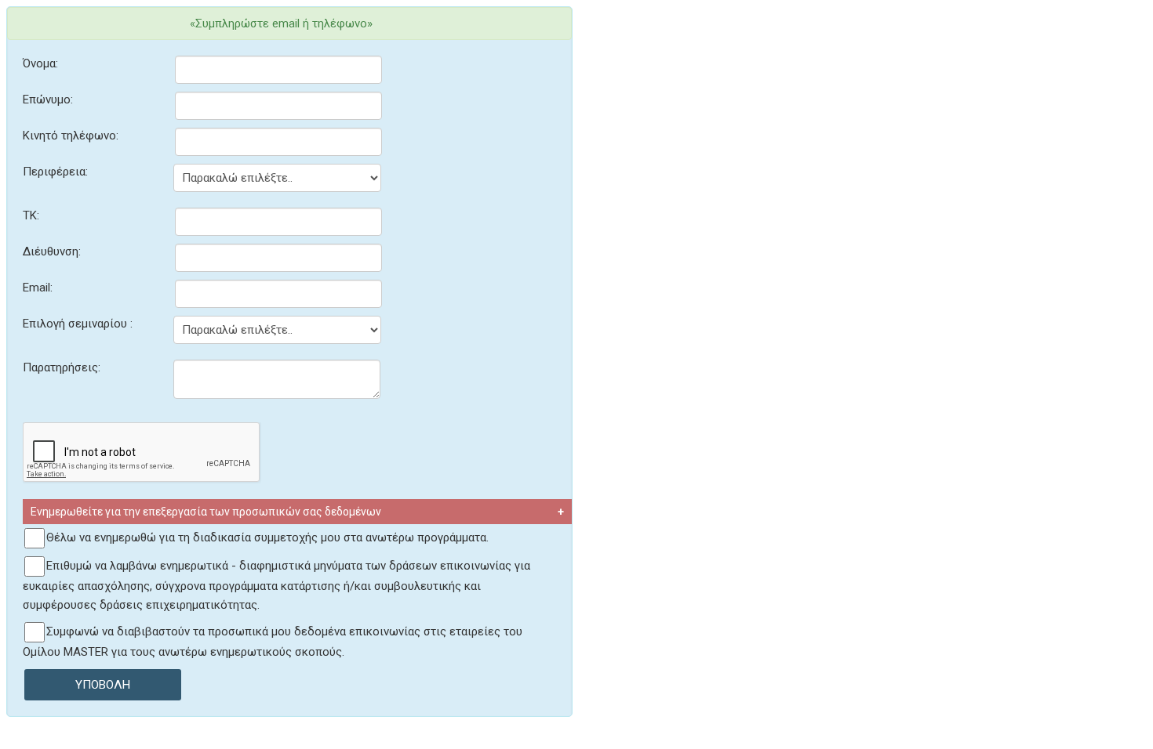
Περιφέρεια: (55, 172)
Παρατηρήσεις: (61, 367)
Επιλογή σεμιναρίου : (78, 324)
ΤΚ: (31, 215)
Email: (38, 287)
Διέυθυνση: (52, 251)
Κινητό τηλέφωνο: (70, 135)
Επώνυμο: (48, 99)
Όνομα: (40, 63)
